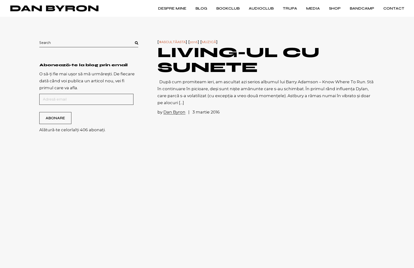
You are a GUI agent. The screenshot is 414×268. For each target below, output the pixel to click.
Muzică (209, 42)
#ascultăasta (172, 42)
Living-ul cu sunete (238, 60)
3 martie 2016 (206, 112)
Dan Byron (54, 8)
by (171, 112)
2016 (194, 42)
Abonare (55, 118)
